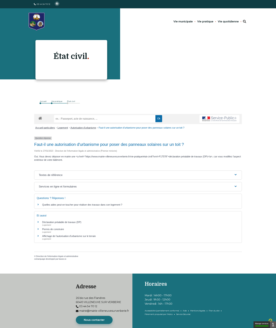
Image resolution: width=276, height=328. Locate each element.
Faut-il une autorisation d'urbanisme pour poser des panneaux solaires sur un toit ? (141, 127)
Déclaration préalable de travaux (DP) (61, 222)
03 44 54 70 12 (43, 4)
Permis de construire (53, 229)
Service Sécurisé (183, 314)
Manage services (261, 323)
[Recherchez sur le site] (242, 21)
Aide (185, 310)
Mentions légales (197, 310)
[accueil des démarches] (40, 117)
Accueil (43, 101)
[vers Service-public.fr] (219, 119)
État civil (71, 101)
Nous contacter (94, 319)
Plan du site (214, 310)
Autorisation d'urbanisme (83, 127)
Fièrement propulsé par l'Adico (159, 314)
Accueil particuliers (45, 127)
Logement (62, 127)
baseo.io (62, 259)
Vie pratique (205, 21)
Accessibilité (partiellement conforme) (162, 310)
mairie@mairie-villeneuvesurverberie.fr (104, 310)
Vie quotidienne (228, 21)
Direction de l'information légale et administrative (57, 256)
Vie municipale (183, 21)
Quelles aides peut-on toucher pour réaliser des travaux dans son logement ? (82, 204)
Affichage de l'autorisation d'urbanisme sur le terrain (69, 236)
